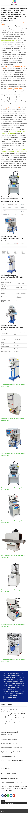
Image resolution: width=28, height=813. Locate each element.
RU (15, 803)
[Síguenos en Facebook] (2, 795)
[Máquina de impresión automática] (14, 2)
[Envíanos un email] (5, 795)
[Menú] (2, 3)
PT (11, 803)
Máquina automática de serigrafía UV (11, 747)
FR (9, 803)
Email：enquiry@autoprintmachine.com (12, 782)
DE (7, 803)
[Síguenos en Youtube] (14, 795)
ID (16, 803)
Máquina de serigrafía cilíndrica (9, 739)
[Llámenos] (8, 795)
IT (13, 803)
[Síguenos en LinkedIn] (11, 795)
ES (3, 801)
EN (5, 803)
